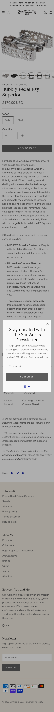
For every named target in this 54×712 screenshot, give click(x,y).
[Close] (47, 323)
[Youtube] (29, 387)
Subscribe (27, 376)
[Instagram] (25, 387)
